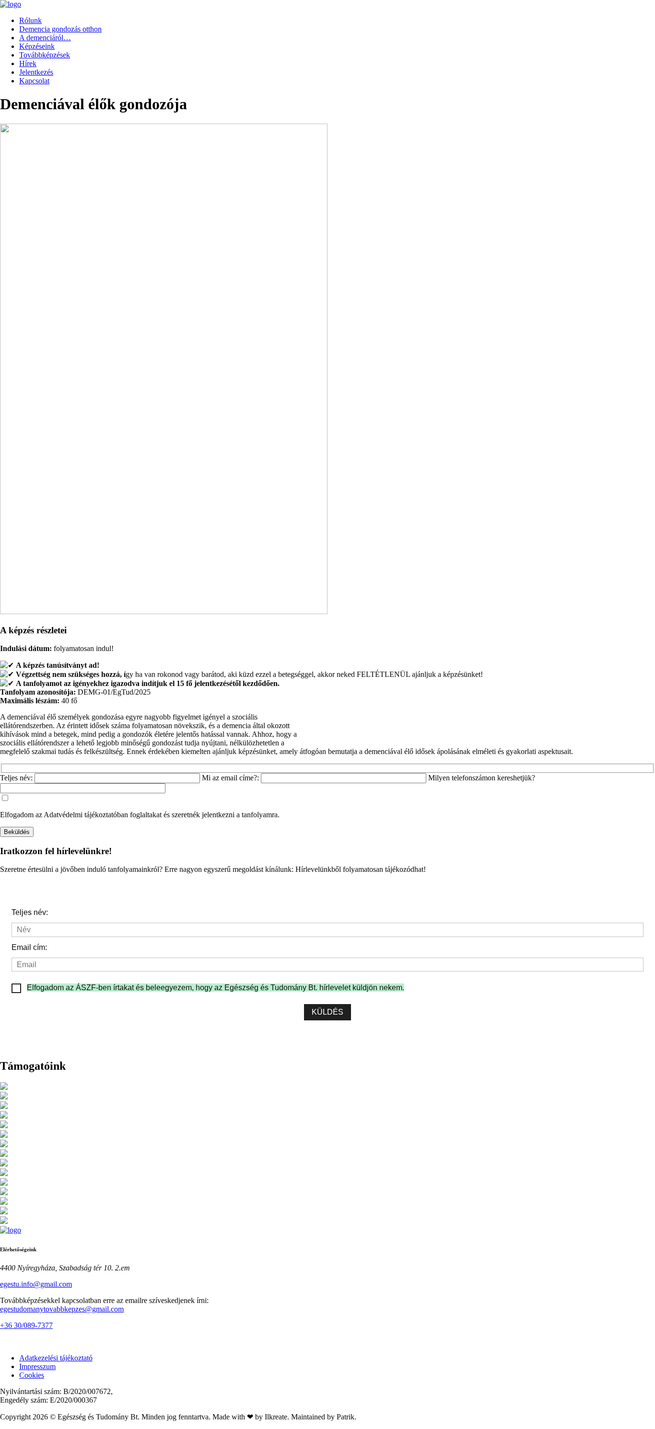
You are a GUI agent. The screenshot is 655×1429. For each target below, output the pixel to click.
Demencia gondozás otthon (60, 29)
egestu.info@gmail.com (36, 1284)
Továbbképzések (44, 55)
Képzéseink (37, 46)
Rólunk (30, 20)
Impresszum (37, 1366)
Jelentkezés (36, 72)
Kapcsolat (34, 81)
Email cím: (29, 947)
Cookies (31, 1375)
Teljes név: (17, 778)
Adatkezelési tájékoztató (56, 1358)
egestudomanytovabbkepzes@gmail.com (62, 1309)
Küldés (327, 1012)
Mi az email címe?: (231, 778)
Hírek (27, 63)
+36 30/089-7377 (26, 1325)
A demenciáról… (45, 38)
